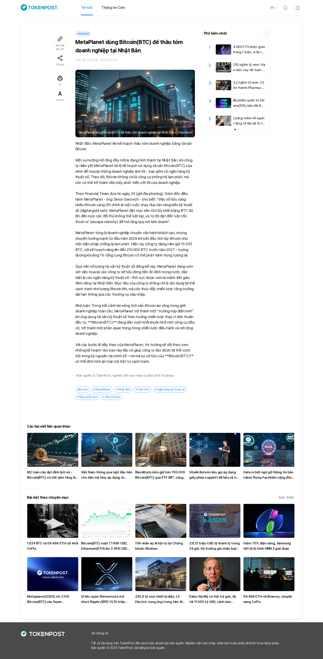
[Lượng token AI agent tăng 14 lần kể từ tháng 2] (223, 124)
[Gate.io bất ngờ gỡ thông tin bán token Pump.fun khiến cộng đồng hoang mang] (268, 450)
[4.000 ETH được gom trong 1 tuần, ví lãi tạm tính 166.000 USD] (223, 53)
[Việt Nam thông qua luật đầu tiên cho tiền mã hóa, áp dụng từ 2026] (106, 450)
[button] (267, 33)
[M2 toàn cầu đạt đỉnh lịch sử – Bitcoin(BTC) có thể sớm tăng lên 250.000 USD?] (52, 450)
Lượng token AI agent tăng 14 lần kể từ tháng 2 (249, 123)
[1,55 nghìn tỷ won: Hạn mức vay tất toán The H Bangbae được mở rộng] (223, 71)
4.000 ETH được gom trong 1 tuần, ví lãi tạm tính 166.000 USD (249, 52)
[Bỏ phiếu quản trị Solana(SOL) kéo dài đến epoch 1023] (223, 107)
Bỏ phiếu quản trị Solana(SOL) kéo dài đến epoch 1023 (249, 105)
